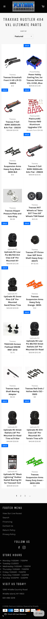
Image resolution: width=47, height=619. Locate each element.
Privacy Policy (9, 534)
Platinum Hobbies (16, 606)
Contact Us (8, 526)
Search (6, 517)
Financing (7, 521)
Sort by (23, 31)
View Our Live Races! (12, 513)
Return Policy (9, 530)
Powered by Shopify (31, 606)
